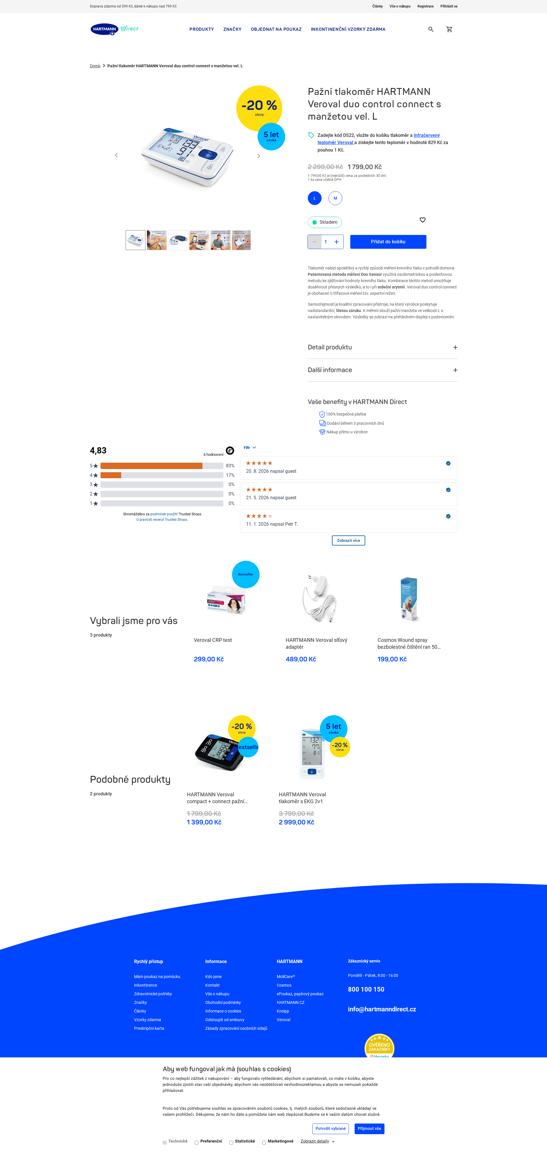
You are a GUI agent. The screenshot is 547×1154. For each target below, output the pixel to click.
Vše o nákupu (400, 6)
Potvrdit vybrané (331, 1128)
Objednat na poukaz (276, 29)
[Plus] (336, 242)
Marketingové (280, 1141)
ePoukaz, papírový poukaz (300, 994)
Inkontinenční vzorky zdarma (348, 29)
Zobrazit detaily (315, 1141)
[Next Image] (258, 155)
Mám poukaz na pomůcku (157, 976)
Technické (178, 1141)
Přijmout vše (369, 1128)
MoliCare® (286, 976)
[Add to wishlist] (422, 220)
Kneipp (283, 1011)
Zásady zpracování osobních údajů (236, 1028)
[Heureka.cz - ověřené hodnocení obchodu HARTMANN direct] (379, 1048)
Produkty (202, 29)
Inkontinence (145, 985)
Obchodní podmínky (223, 1002)
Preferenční (211, 1141)
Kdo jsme (213, 976)
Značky (232, 29)
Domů (95, 66)
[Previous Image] (116, 155)
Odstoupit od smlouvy (224, 1019)
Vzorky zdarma (147, 1019)
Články (377, 6)
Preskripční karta (149, 1028)
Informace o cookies (223, 1011)
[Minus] (315, 242)
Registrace (426, 6)
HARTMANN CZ (290, 1002)
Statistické (245, 1141)
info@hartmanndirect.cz (382, 1009)
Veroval (283, 1019)
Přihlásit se (448, 6)
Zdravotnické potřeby (153, 994)
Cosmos (284, 985)
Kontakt (212, 985)
